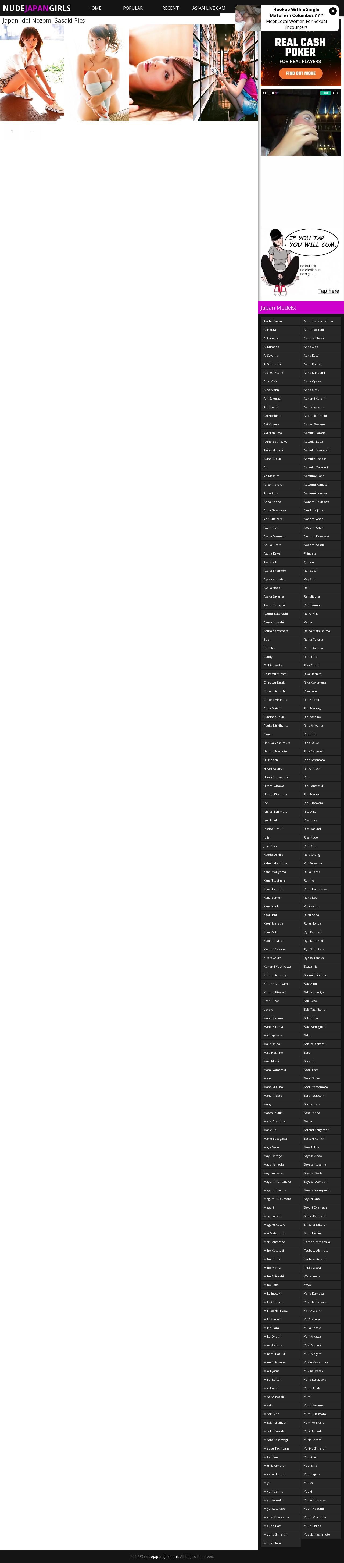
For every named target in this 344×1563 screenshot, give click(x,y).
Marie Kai (270, 1130)
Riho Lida (310, 657)
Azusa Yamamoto (276, 631)
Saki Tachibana (314, 1009)
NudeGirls (37, 8)
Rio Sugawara (313, 803)
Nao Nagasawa (314, 407)
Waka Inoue (312, 1276)
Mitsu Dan (271, 1457)
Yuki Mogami (313, 1354)
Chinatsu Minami (276, 674)
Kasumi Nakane (275, 949)
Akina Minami (273, 450)
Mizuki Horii (272, 1543)
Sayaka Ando (313, 1156)
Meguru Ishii (272, 1216)
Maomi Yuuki (273, 1113)
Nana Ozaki (312, 390)
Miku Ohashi (272, 1336)
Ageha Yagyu (273, 321)
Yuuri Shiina (312, 1526)
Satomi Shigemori (316, 1130)
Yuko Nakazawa (315, 1379)
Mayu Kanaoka (274, 1164)
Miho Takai (271, 1285)
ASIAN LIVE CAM (208, 8)
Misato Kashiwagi (276, 1440)
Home (94, 8)
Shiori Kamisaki (315, 1216)
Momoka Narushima (318, 321)
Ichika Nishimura (276, 811)
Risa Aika (310, 811)
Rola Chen (311, 846)
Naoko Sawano (314, 424)
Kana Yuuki (272, 906)
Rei (306, 588)
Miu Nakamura (274, 1465)
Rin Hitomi (311, 700)
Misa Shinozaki (274, 1397)
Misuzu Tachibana (276, 1448)
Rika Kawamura (315, 682)
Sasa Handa (312, 1113)
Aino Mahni (272, 390)
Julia (267, 837)
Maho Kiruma (273, 1027)
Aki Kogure (271, 424)
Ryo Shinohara (314, 949)
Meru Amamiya (275, 1242)
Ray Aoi (309, 579)
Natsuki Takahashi (316, 450)
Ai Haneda (271, 338)
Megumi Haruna (275, 1190)
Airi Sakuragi (272, 398)
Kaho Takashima (275, 863)
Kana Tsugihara (274, 880)
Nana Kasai (311, 355)
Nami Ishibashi (314, 338)
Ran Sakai (310, 571)
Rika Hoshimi (313, 674)
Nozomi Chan (313, 527)
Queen (309, 562)
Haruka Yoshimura (277, 743)
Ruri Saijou (311, 906)
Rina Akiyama (313, 725)
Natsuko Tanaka (315, 459)
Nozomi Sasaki (314, 545)
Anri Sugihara (273, 519)
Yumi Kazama (314, 1405)
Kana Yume (272, 898)
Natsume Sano (314, 476)
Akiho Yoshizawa (276, 441)
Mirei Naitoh (272, 1379)
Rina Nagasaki (313, 751)
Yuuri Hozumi (314, 1509)
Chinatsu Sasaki (274, 682)
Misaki (268, 1405)
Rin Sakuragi (312, 708)
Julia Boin (270, 846)
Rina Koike (311, 743)
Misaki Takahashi (276, 1422)
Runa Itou (311, 898)
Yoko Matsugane (316, 1302)
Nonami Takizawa (316, 502)
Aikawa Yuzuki (274, 373)
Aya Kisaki (271, 562)
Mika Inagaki (272, 1293)
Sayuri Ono (312, 1199)
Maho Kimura (273, 1018)
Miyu (267, 1483)
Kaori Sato (271, 932)
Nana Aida (311, 347)
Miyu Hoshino (273, 1491)
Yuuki (308, 1491)
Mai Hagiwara (273, 1035)
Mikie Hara (271, 1328)
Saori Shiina (312, 1078)
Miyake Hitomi (274, 1474)
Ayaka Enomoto (275, 571)
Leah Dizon (272, 1001)
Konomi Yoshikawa (277, 966)
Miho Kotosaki (274, 1250)
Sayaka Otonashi (315, 1182)
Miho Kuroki (272, 1259)
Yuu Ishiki (311, 1465)
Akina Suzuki (273, 459)
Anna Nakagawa (275, 510)
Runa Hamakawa (316, 889)
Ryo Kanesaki (313, 932)
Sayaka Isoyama (315, 1164)
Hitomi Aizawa (274, 786)
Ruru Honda (312, 923)
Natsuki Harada (314, 433)
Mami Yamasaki (275, 1070)
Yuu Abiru (311, 1457)
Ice (266, 803)
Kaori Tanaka (273, 941)
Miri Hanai (271, 1388)
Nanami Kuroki (314, 398)
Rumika (309, 880)
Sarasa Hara (312, 1104)
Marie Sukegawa (275, 1138)
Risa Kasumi (312, 829)
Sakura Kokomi (314, 1044)
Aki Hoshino (272, 416)
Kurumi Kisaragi (275, 992)
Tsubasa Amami (315, 1259)
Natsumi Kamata (315, 484)
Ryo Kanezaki (313, 941)
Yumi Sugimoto (315, 1414)
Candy (268, 657)
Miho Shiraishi (274, 1276)
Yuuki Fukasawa (315, 1500)
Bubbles (269, 648)
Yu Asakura (312, 1319)
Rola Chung (312, 854)
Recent (170, 8)
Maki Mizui (271, 1061)
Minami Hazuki (274, 1354)
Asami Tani (271, 527)
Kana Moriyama (275, 872)
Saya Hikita (311, 1147)
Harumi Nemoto (275, 751)
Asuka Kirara (272, 545)
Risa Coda (311, 820)
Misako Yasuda (274, 1431)
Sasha (308, 1121)
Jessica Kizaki (273, 829)
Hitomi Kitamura (275, 794)
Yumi (307, 1397)
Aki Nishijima (273, 433)
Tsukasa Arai (313, 1268)
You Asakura (313, 1311)
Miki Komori (272, 1319)
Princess (310, 553)
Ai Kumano (271, 347)
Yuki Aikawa (312, 1336)
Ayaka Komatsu (274, 579)
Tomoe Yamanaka (317, 1242)
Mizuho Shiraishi (275, 1534)
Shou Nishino (313, 1233)
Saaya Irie (311, 966)
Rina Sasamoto (314, 760)
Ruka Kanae (312, 872)
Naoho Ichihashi (315, 416)
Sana (307, 1052)
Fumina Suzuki (274, 717)
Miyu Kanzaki (273, 1500)
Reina (308, 622)
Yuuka (308, 1483)
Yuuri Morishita (315, 1517)
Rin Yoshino (312, 717)
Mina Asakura (273, 1345)
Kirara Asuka (272, 958)
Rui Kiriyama (313, 863)
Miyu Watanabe (275, 1509)
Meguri (269, 1207)
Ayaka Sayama (274, 596)
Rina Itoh (310, 734)
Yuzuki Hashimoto (317, 1534)
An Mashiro (272, 476)
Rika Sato (310, 691)
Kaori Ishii (271, 915)
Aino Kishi (271, 381)
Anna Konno (272, 502)
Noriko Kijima (313, 510)
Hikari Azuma (273, 768)
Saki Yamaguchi (315, 1027)
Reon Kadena (313, 648)
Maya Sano (271, 1147)
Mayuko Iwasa (274, 1173)
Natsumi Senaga (315, 493)
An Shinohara (273, 484)
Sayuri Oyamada (315, 1207)
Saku (307, 1035)
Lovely (268, 1009)
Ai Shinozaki (272, 364)
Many (267, 1104)
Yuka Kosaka (313, 1328)
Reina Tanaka (313, 639)
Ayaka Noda (272, 588)
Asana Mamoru (274, 536)
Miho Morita (272, 1268)
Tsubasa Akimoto (316, 1250)
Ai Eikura (270, 330)
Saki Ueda (311, 1018)
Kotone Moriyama (276, 984)
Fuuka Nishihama (276, 725)
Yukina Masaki (314, 1371)
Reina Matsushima (317, 631)
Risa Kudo (311, 837)
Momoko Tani (314, 330)
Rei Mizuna (312, 596)
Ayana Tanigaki (274, 605)
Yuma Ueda (312, 1388)
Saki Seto (310, 1001)
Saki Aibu (310, 984)
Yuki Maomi (312, 1345)
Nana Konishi (313, 364)
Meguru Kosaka (275, 1225)
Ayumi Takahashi (276, 614)
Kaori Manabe (274, 923)
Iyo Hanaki (271, 820)
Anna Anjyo (272, 493)
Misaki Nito (271, 1414)
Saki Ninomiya (314, 992)
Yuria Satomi (313, 1440)
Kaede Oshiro (273, 854)
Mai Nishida (272, 1044)
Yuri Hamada (313, 1431)
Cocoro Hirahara (275, 700)
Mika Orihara (273, 1302)
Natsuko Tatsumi (316, 467)
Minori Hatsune (275, 1362)
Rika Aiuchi (312, 665)
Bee (266, 639)
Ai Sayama (271, 355)
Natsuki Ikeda (313, 441)
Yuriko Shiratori (315, 1448)
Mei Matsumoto (275, 1233)
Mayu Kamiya (273, 1156)
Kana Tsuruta (273, 889)
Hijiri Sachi (271, 760)
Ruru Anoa (311, 915)
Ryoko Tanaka (314, 958)
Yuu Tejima (312, 1474)
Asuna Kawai (272, 553)
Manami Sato (273, 1095)
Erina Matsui (272, 708)
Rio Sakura (311, 794)
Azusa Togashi (274, 622)
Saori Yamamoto (316, 1087)
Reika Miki (311, 614)
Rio (306, 777)
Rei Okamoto (313, 605)
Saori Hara (311, 1070)
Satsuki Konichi (314, 1138)
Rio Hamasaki (313, 786)
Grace (268, 734)
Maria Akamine (274, 1121)
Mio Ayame (272, 1371)
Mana (267, 1078)
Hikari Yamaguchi (276, 777)
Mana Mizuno (273, 1087)
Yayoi (308, 1285)
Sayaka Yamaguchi (317, 1190)
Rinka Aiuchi (312, 768)
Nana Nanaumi (314, 373)
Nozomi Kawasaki (316, 536)
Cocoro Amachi (275, 691)
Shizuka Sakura (314, 1225)
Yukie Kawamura (316, 1362)
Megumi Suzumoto (277, 1199)
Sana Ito (309, 1061)
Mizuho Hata (273, 1526)
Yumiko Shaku (314, 1422)
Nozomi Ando (314, 519)
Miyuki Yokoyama (276, 1517)
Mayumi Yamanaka (277, 1182)
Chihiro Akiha (273, 665)
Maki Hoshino (273, 1052)
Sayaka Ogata (313, 1173)
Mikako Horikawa (276, 1311)
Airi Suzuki (271, 407)
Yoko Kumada (314, 1293)
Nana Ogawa (313, 381)
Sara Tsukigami (314, 1095)
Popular (133, 8)
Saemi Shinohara (316, 975)
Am (266, 467)
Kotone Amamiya (276, 975)
